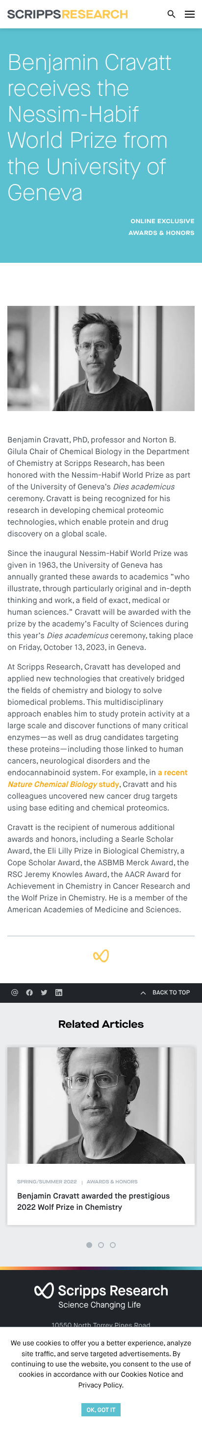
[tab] (89, 1245)
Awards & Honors (161, 233)
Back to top (171, 993)
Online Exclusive (162, 222)
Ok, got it (100, 1410)
